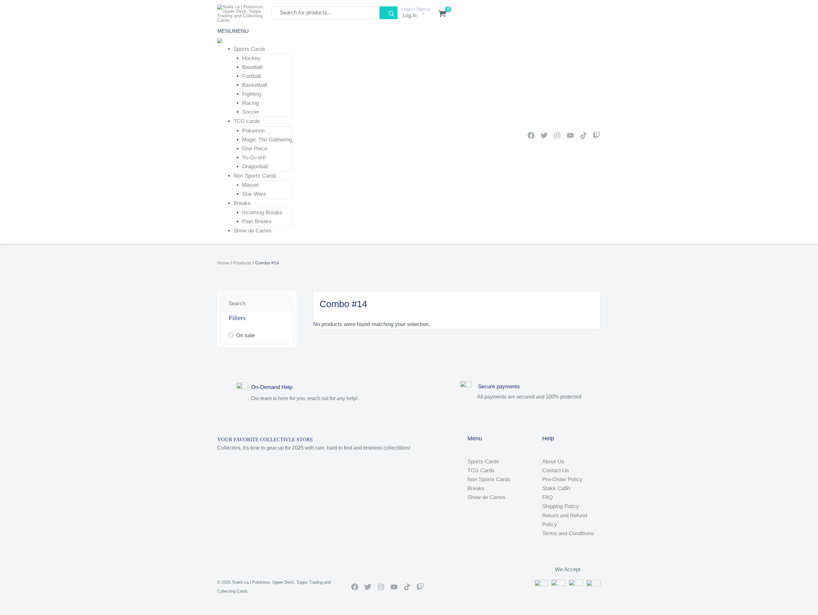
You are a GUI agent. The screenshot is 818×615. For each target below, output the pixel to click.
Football (251, 76)
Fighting (251, 94)
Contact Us (555, 470)
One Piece (254, 149)
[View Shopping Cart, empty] (439, 14)
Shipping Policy (560, 506)
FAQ (547, 497)
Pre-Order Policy (562, 479)
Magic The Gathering (267, 140)
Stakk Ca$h (556, 488)
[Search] (388, 12)
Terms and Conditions (568, 533)
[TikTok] (583, 135)
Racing (250, 103)
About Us (553, 462)
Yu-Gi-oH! (254, 158)
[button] (233, 31)
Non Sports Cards (255, 176)
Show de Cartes (253, 231)
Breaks (242, 203)
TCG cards (247, 121)
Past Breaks (257, 221)
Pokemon (253, 131)
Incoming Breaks (262, 212)
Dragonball (255, 166)
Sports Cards (249, 49)
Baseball (252, 67)
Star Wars (254, 194)
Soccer (250, 112)
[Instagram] (557, 135)
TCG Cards (481, 470)
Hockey (251, 58)
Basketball (254, 85)
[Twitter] (544, 135)
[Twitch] (596, 135)
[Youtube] (570, 135)
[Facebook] (531, 135)
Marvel (250, 185)
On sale (245, 335)
